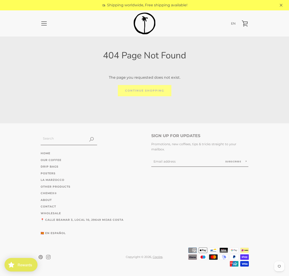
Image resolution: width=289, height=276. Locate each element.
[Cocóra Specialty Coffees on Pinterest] (40, 257)
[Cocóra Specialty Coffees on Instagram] (48, 257)
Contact (48, 206)
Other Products (55, 186)
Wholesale (51, 213)
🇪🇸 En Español (53, 233)
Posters (48, 173)
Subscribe (233, 161)
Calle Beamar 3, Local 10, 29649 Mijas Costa (84, 219)
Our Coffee (51, 160)
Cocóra (158, 257)
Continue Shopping (144, 90)
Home (45, 153)
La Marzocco (52, 180)
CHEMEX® (49, 193)
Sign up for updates (175, 135)
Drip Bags (49, 166)
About (46, 200)
